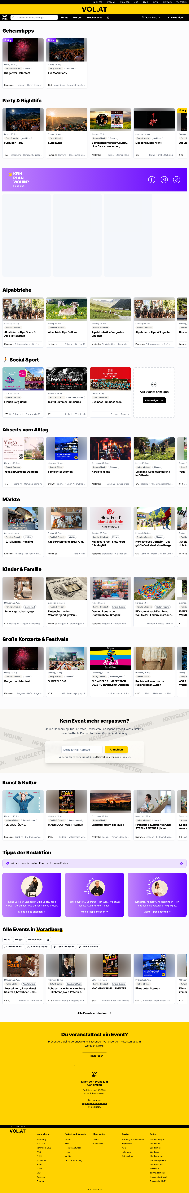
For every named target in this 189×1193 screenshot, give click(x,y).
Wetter (68, 1139)
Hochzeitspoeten (158, 1160)
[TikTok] (176, 179)
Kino (67, 1143)
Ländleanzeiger (157, 1139)
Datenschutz (127, 1156)
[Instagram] (164, 179)
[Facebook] (152, 179)
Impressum (127, 1143)
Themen (40, 1181)
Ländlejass (98, 1143)
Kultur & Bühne (90, 946)
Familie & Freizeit (39, 946)
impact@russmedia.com (94, 1103)
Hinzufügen (177, 17)
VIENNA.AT (155, 1168)
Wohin (68, 1156)
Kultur (39, 1168)
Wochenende (94, 17)
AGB (124, 1148)
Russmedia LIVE (158, 1181)
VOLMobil (125, 2)
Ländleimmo (156, 1148)
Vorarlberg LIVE (44, 1148)
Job (136, 2)
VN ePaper (181, 2)
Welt (39, 1152)
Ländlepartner (156, 1156)
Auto (155, 2)
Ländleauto (155, 1143)
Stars (39, 1173)
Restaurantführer (73, 1148)
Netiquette (126, 1152)
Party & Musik (15, 946)
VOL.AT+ (41, 1143)
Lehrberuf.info (156, 1164)
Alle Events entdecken (92, 1013)
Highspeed (97, 2)
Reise (67, 1152)
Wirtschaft (41, 1160)
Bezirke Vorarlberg (73, 1160)
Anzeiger (167, 2)
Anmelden (116, 749)
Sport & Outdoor (65, 946)
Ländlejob (154, 1152)
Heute (64, 17)
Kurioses (41, 1177)
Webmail (111, 2)
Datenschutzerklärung (107, 757)
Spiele (96, 1139)
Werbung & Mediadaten (133, 1139)
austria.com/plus (157, 1173)
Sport (39, 1164)
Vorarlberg (151, 17)
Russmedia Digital (158, 1177)
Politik (39, 1156)
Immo (145, 2)
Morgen (77, 17)
